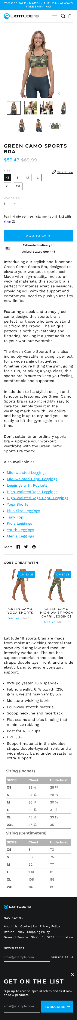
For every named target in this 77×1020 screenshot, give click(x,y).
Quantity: (12, 197)
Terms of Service (16, 937)
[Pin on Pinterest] (34, 547)
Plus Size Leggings (23, 511)
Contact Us (28, 926)
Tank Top (15, 517)
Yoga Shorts (17, 504)
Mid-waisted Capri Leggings (32, 479)
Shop (34, 937)
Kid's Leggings (19, 523)
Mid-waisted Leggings (26, 472)
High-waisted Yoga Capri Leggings (37, 498)
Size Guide (65, 172)
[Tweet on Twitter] (26, 547)
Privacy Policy (50, 926)
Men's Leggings (20, 536)
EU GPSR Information (57, 937)
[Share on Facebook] (18, 547)
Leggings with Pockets (27, 485)
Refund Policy (14, 932)
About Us (10, 926)
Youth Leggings (20, 530)
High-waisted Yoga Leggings (32, 492)
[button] (63, 16)
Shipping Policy (38, 932)
